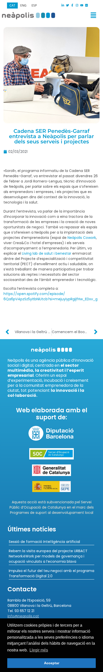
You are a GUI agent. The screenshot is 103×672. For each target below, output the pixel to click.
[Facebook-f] (72, 5)
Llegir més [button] (39, 650)
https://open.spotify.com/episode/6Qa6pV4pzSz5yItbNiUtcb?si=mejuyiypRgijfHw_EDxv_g (51, 296)
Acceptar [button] (51, 663)
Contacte (22, 589)
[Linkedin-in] (62, 5)
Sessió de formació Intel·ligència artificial (44, 541)
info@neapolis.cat (23, 616)
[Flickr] (86, 5)
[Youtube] (81, 5)
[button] (76, 16)
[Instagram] (77, 5)
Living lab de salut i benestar (46, 253)
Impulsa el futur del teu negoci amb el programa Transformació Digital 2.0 (51, 573)
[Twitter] (67, 5)
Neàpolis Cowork (82, 237)
